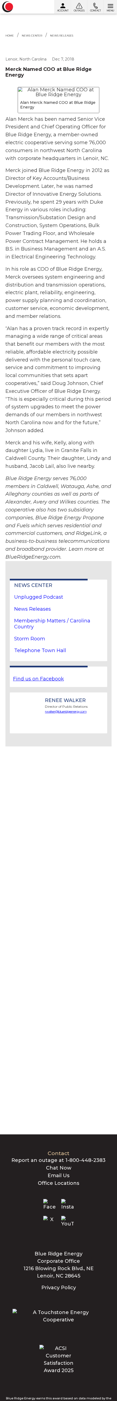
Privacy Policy (58, 1288)
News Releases (61, 35)
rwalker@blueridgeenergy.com (66, 711)
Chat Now (58, 1168)
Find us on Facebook (38, 679)
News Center (32, 35)
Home (9, 35)
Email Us (58, 1176)
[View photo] (58, 92)
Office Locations (58, 1183)
